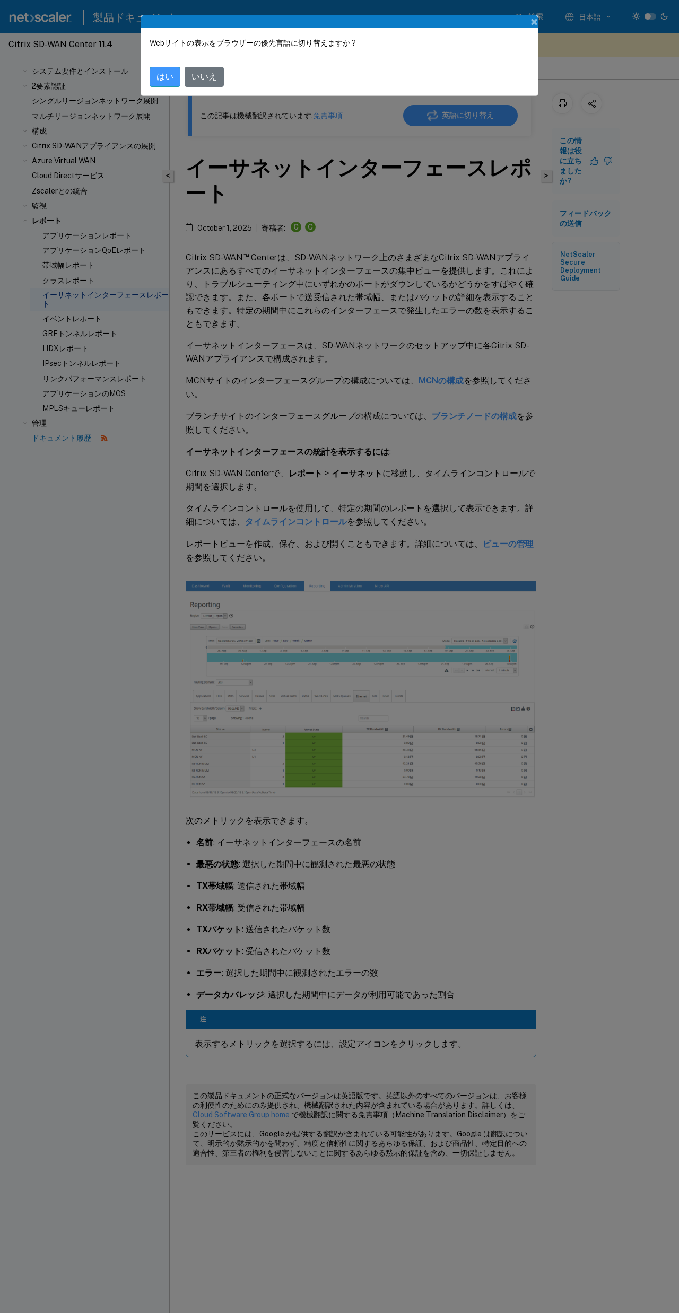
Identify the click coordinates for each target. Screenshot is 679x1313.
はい (164, 77)
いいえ (204, 77)
